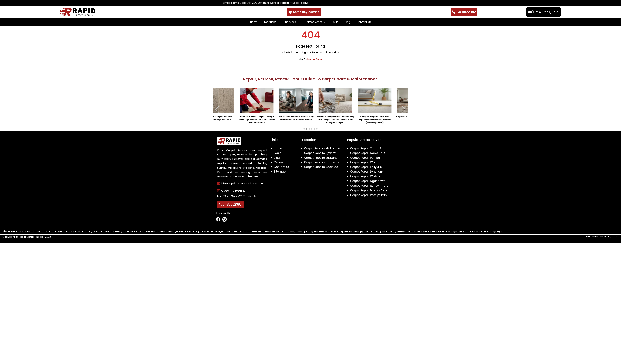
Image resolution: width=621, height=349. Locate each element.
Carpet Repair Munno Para (368, 190)
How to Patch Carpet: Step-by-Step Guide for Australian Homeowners (232, 119)
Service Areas (313, 22)
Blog (347, 22)
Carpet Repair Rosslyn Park (368, 195)
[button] (404, 109)
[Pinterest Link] (224, 219)
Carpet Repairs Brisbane (321, 158)
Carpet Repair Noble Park (367, 153)
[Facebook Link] (218, 219)
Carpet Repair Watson (365, 176)
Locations (270, 22)
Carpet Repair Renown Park (369, 186)
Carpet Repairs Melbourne (322, 148)
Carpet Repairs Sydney (320, 153)
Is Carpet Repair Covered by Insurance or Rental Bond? (271, 118)
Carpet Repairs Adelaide (321, 167)
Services (290, 22)
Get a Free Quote (545, 12)
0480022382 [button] (232, 204)
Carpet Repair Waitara (365, 162)
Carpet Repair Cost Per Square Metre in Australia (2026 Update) (350, 119)
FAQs (335, 22)
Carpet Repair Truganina (367, 148)
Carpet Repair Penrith (365, 158)
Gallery (279, 162)
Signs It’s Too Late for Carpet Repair (389, 118)
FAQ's (277, 153)
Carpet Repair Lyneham (366, 172)
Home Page (314, 59)
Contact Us (364, 22)
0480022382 (466, 12)
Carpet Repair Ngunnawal (368, 181)
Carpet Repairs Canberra (321, 162)
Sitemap (280, 172)
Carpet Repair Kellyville (366, 167)
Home (254, 22)
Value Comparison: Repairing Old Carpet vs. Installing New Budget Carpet (310, 119)
